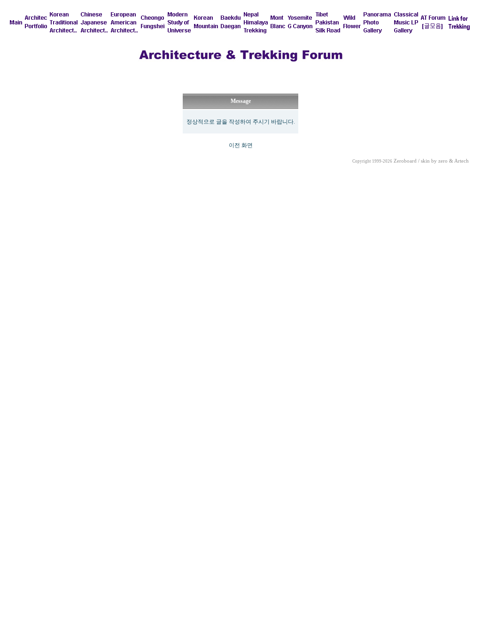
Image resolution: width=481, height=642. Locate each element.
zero (443, 161)
